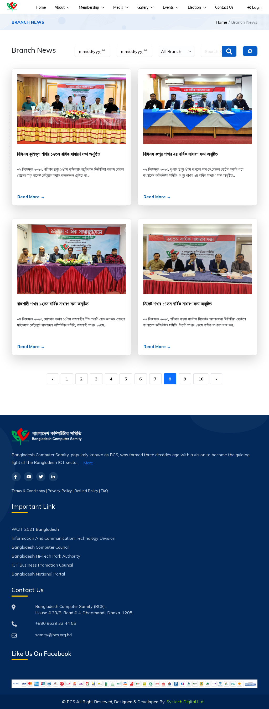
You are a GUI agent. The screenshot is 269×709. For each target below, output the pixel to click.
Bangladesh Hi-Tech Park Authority (46, 556)
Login (256, 7)
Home (41, 7)
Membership (90, 7)
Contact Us (224, 7)
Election (195, 7)
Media (119, 7)
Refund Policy (86, 490)
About (61, 7)
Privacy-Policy (60, 490)
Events (169, 7)
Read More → (31, 196)
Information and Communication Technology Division (63, 538)
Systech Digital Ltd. (185, 701)
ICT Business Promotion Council (42, 565)
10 (201, 378)
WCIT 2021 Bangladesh (35, 529)
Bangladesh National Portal (38, 574)
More (88, 462)
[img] (250, 51)
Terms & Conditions (28, 490)
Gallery (144, 7)
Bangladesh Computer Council (40, 547)
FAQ (104, 490)
